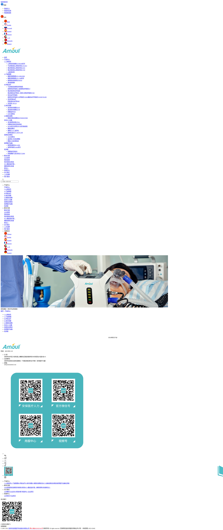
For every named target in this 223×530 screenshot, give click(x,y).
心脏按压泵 (11, 72)
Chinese (9, 234)
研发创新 (19, 491)
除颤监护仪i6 (12, 111)
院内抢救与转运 (9, 162)
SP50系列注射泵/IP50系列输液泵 (18, 126)
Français (9, 243)
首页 (5, 57)
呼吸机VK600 (24, 97)
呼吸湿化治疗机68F (14, 101)
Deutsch (9, 253)
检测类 (6, 149)
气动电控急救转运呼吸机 (15, 86)
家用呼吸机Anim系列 (14, 147)
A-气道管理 (7, 74)
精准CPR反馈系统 (13, 141)
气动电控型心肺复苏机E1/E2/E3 (17, 66)
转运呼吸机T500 (29, 93)
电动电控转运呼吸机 (14, 91)
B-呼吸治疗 (7, 84)
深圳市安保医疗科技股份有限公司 (25, 528)
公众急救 (7, 157)
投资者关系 (4, 2)
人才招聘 (7, 174)
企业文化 (13, 491)
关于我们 (7, 172)
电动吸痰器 (11, 82)
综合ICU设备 (8, 120)
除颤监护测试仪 (12, 151)
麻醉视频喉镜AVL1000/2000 (16, 76)
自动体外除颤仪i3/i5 (14, 107)
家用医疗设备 (8, 143)
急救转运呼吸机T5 (13, 88)
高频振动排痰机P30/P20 (15, 80)
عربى (8, 247)
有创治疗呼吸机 (12, 95)
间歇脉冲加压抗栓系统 (15, 124)
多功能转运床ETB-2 (14, 122)
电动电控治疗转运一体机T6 (16, 93)
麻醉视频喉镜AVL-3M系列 (16, 78)
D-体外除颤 (7, 105)
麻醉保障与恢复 (9, 166)
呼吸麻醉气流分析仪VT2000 (16, 153)
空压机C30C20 (12, 103)
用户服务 (7, 176)
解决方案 (7, 155)
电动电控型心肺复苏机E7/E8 (16, 70)
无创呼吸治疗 (12, 99)
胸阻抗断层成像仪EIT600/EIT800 (18, 118)
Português (9, 250)
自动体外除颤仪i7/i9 (14, 109)
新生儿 (6, 168)
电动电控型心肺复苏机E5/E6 (16, 68)
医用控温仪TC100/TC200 (15, 132)
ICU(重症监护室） (9, 164)
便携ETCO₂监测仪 (13, 130)
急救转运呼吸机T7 (24, 88)
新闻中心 (7, 170)
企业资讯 (30, 491)
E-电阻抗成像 (8, 116)
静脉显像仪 (11, 128)
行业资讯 (13, 496)
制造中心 (25, 491)
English (9, 237)
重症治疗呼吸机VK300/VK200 (37, 97)
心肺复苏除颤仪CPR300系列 (16, 63)
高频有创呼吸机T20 (14, 97)
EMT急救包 (11, 114)
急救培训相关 (8, 134)
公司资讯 (7, 496)
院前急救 (7, 160)
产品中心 (7, 59)
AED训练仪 (11, 137)
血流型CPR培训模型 (14, 139)
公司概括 (7, 491)
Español (9, 240)
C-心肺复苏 (7, 61)
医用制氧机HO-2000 (14, 145)
